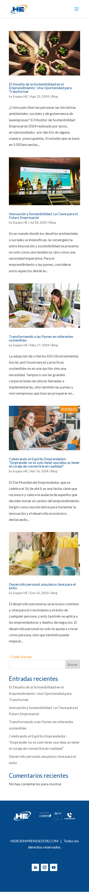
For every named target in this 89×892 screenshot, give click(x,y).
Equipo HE (20, 96)
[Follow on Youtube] (53, 867)
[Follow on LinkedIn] (35, 867)
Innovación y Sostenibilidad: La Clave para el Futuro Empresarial (43, 216)
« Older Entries (20, 656)
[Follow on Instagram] (44, 867)
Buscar (73, 664)
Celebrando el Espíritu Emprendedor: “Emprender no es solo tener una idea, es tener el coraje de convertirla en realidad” (44, 462)
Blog (55, 96)
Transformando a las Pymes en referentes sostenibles (41, 338)
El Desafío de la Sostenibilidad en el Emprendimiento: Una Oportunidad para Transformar (40, 87)
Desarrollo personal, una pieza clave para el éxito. (42, 586)
